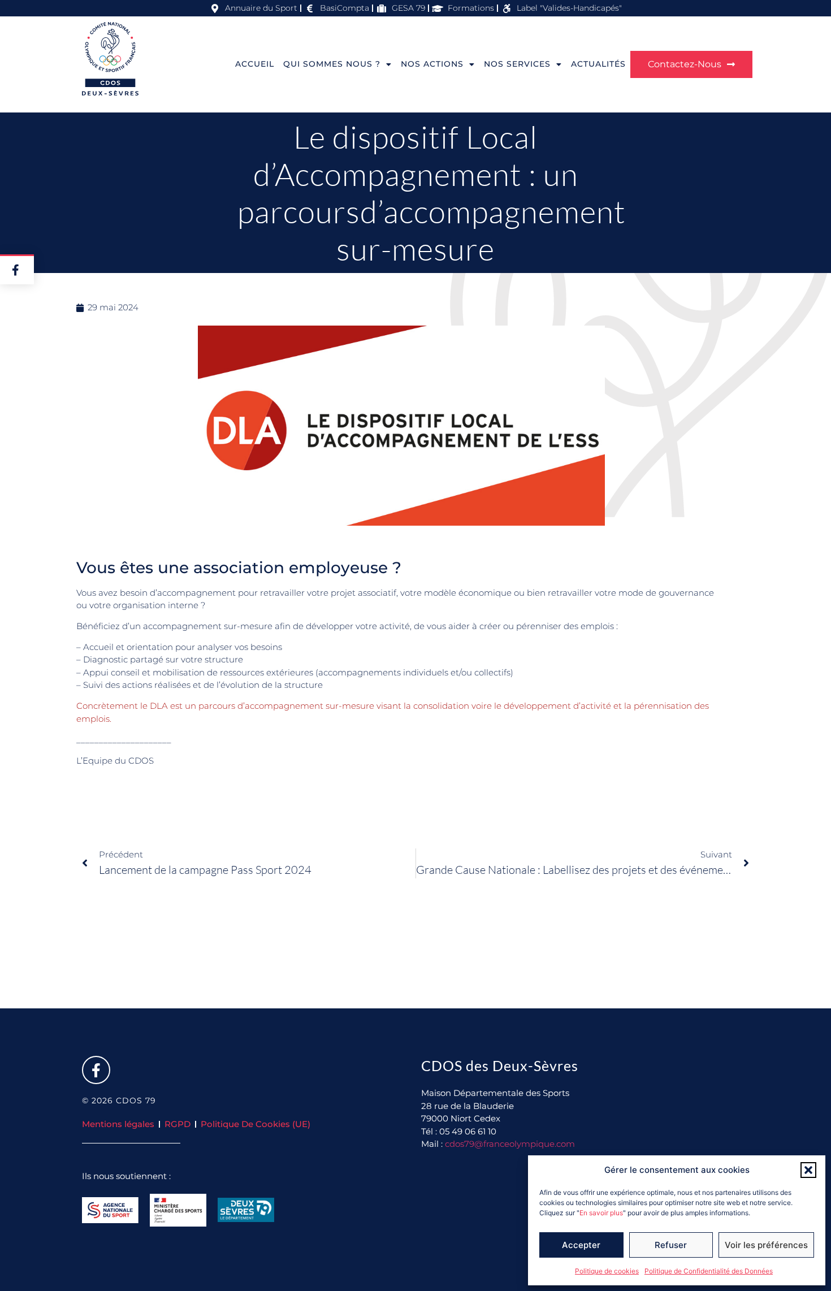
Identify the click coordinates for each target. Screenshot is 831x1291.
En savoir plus (601, 1212)
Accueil (254, 64)
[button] (808, 1170)
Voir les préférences (766, 1245)
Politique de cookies (607, 1271)
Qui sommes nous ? (331, 64)
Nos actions (432, 64)
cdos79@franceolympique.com (510, 1143)
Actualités (598, 64)
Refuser (671, 1245)
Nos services (517, 64)
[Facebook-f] (96, 1070)
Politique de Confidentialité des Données (708, 1271)
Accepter (581, 1245)
